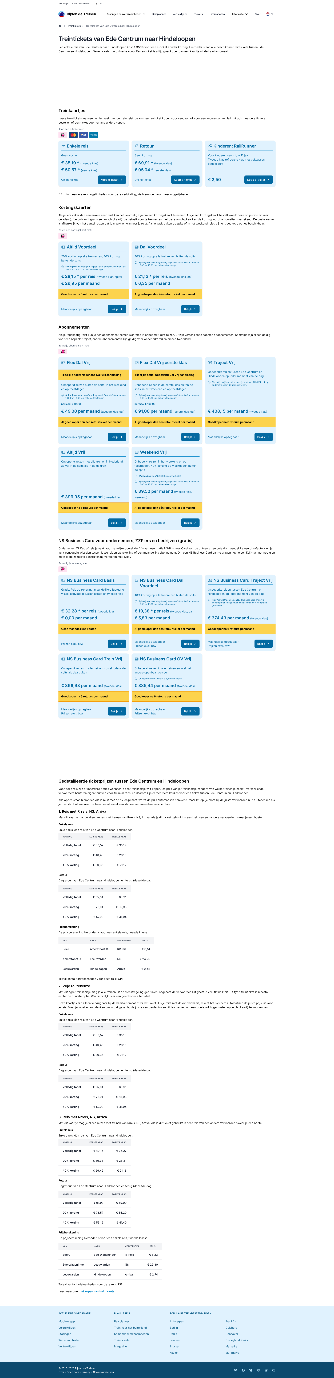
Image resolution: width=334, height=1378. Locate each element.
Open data (73, 1372)
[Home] (60, 25)
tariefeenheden (86, 978)
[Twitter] (235, 1370)
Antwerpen (177, 1321)
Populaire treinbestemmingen (190, 1313)
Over (257, 14)
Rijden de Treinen (85, 1368)
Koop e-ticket (109, 179)
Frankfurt (231, 1321)
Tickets (198, 14)
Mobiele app (66, 1321)
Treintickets (74, 25)
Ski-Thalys (232, 1352)
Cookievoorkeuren (103, 1372)
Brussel (174, 1346)
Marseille (231, 1346)
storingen (63, 3)
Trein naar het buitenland (130, 1327)
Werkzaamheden (69, 1340)
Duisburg (231, 1327)
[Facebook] (243, 1370)
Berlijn (174, 1327)
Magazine (120, 1346)
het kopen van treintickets (97, 1291)
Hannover (231, 1334)
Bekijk (114, 309)
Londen (175, 1340)
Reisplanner (159, 14)
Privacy (86, 1372)
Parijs (173, 1334)
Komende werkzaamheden (131, 1334)
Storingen (64, 1334)
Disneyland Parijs (236, 1340)
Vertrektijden (180, 14)
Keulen (174, 1352)
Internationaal (217, 14)
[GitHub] (274, 1370)
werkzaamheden (81, 3)
